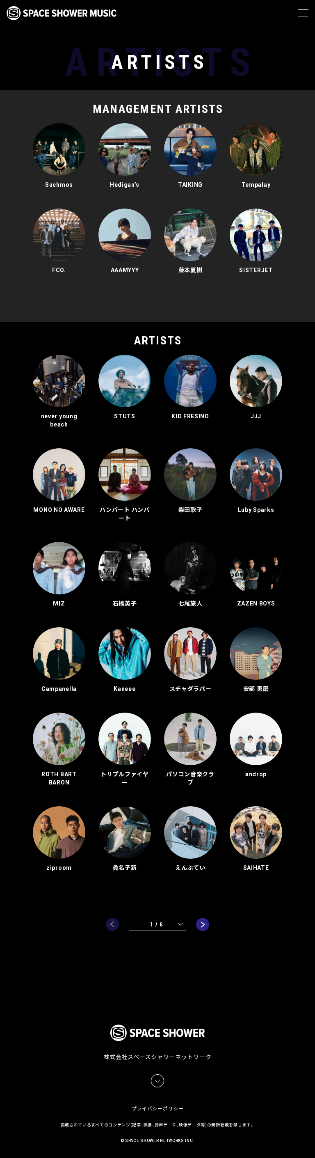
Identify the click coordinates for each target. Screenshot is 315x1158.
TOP (310, 1141)
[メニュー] (303, 13)
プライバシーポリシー (158, 1109)
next (202, 924)
